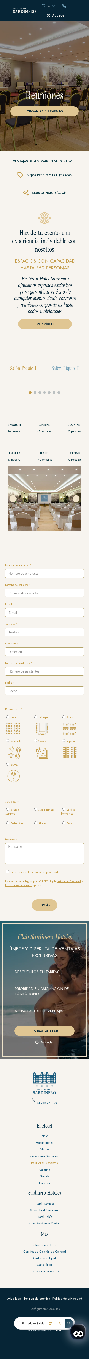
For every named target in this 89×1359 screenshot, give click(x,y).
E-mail (9, 604)
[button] (69, 1323)
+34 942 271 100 (46, 1103)
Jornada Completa (12, 812)
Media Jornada (46, 810)
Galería (45, 1176)
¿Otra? (14, 765)
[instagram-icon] (44, 1115)
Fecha (9, 683)
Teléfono (10, 624)
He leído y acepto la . (34, 872)
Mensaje (10, 839)
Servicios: (11, 802)
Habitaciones (44, 1142)
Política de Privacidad (69, 881)
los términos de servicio (18, 885)
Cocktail (42, 741)
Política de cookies (37, 1298)
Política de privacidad (67, 1298)
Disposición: (12, 709)
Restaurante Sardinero (44, 1156)
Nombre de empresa (17, 565)
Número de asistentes (18, 663)
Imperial (71, 741)
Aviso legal (14, 1298)
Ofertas (44, 1149)
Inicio (44, 1136)
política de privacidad (46, 872)
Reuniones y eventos (44, 1162)
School (70, 717)
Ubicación (44, 1183)
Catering (44, 1169)
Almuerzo (43, 823)
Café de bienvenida (68, 812)
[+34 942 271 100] (33, 1100)
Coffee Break (18, 823)
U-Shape (43, 717)
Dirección (11, 644)
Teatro (14, 717)
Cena (69, 823)
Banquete (16, 741)
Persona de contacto (17, 585)
